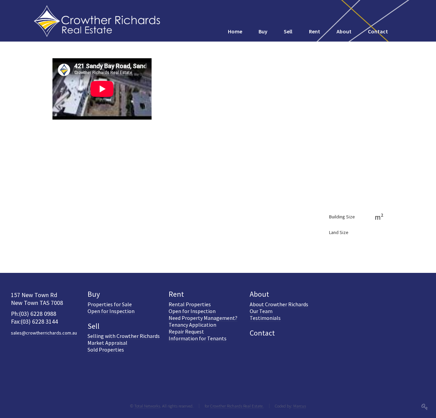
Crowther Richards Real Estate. (237, 405)
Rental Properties (190, 304)
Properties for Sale (110, 304)
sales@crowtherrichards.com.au (44, 333)
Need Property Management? (203, 317)
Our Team (261, 311)
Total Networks (147, 405)
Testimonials (265, 317)
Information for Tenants (198, 338)
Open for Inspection (111, 311)
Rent (176, 294)
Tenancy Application (192, 324)
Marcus (299, 405)
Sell (93, 326)
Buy (94, 294)
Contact (262, 333)
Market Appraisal (107, 342)
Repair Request (186, 331)
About (259, 294)
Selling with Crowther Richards (124, 335)
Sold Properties (106, 349)
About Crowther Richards (279, 304)
